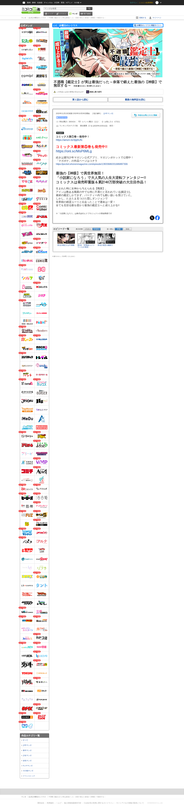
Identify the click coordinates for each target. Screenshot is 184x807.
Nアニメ (69, 2)
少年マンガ (27, 745)
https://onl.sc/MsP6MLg (74, 151)
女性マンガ (27, 761)
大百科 (56, 2)
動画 (29, 2)
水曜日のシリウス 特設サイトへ (149, 25)
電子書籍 (87, 14)
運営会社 (40, 803)
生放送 (39, 2)
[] (108, 113)
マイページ (157, 18)
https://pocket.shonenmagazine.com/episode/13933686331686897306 (92, 164)
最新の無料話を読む (135, 99)
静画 (34, 2)
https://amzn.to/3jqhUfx (69, 140)
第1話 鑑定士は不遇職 (65, 245)
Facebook (157, 218)
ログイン (133, 2)
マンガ (74, 14)
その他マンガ (28, 771)
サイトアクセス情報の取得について (130, 803)
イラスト (62, 14)
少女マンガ (27, 755)
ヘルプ (59, 803)
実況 (62, 2)
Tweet (152, 218)
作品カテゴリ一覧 (30, 735)
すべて (25, 740)
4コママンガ (27, 766)
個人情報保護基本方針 (72, 803)
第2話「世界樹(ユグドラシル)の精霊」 (86, 246)
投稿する (142, 18)
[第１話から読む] (107, 77)
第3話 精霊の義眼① (105, 245)
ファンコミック (29, 776)
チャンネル (48, 2)
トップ (50, 14)
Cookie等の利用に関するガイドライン (99, 803)
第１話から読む (80, 99)
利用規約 (50, 803)
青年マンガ (27, 750)
